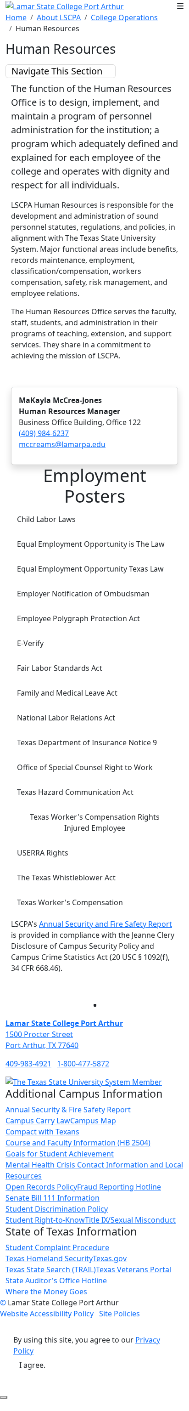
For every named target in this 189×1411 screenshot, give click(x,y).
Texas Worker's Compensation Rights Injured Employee (95, 822)
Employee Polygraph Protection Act (78, 618)
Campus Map (93, 1121)
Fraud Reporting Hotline (119, 1187)
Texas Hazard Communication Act (75, 792)
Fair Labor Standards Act (59, 668)
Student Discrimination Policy (57, 1209)
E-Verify (30, 643)
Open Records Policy (41, 1187)
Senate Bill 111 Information (53, 1198)
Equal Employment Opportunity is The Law (91, 544)
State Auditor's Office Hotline (56, 1280)
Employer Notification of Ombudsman (83, 594)
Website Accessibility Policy (47, 1314)
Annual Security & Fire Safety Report (68, 1110)
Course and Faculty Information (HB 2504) (78, 1143)
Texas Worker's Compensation (70, 902)
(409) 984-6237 (44, 433)
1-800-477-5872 (83, 1064)
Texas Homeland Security (49, 1258)
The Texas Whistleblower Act (66, 878)
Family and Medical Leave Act (67, 693)
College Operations (124, 17)
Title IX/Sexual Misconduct (130, 1220)
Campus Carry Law (38, 1121)
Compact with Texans (42, 1132)
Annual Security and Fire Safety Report (105, 924)
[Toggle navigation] (180, 6)
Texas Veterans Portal (133, 1269)
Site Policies (119, 1314)
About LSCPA (59, 17)
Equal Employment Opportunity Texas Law (90, 569)
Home (16, 17)
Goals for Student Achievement (60, 1154)
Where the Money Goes (46, 1291)
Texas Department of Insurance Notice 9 (87, 742)
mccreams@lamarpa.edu (62, 444)
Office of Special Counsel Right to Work (85, 767)
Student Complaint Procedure (57, 1247)
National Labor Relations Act (66, 718)
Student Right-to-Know (45, 1220)
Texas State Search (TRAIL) (51, 1269)
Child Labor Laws (46, 519)
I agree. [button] (32, 1365)
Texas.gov (110, 1258)
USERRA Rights (42, 853)
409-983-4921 (28, 1064)
